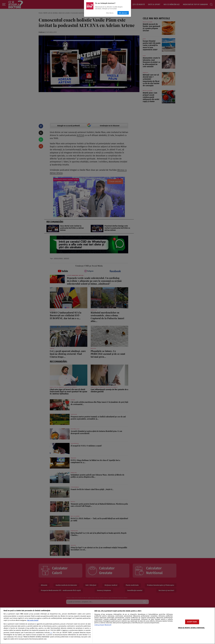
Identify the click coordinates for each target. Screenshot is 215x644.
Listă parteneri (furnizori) (102, 625)
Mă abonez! (123, 13)
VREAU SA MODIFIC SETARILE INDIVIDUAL (191, 628)
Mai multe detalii (32, 620)
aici (51, 632)
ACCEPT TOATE (192, 622)
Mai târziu (109, 13)
